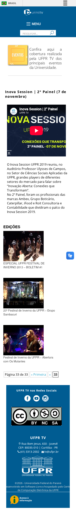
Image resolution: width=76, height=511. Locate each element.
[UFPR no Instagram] (45, 400)
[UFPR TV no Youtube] (36, 400)
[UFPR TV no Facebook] (28, 400)
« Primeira (38, 374)
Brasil (12, 3)
